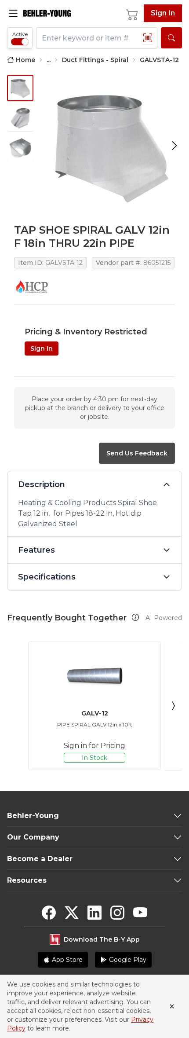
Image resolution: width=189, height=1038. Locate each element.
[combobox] (96, 37)
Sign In (163, 13)
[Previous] (16, 706)
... (49, 60)
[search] (171, 37)
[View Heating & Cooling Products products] (31, 286)
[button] (135, 617)
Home (25, 60)
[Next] (173, 706)
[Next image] (174, 145)
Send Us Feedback (136, 453)
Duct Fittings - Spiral (95, 60)
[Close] (172, 1006)
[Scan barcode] (148, 38)
